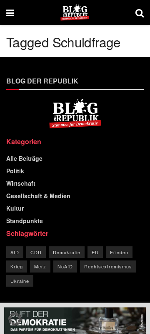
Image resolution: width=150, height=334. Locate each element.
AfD (14, 252)
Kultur (15, 208)
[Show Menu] (10, 12)
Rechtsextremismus (108, 266)
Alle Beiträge (24, 158)
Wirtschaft (20, 183)
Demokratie (66, 252)
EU (95, 252)
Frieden (119, 252)
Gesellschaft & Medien (38, 196)
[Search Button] (139, 12)
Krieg (16, 266)
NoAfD (65, 266)
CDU (36, 252)
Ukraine (19, 281)
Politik (15, 171)
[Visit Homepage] (74, 12)
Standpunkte (24, 220)
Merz (40, 266)
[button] (15, 319)
